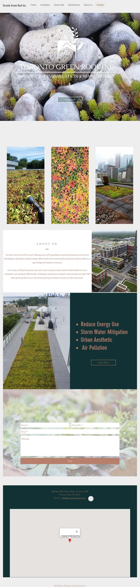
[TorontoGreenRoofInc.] (91, 498)
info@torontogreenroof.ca (73, 498)
